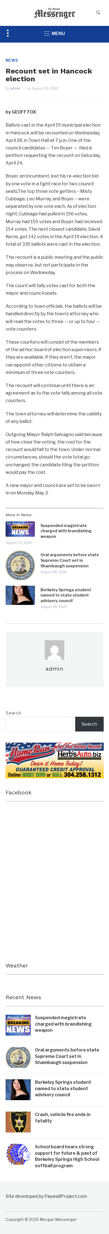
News (12, 60)
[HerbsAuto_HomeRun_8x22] (55, 746)
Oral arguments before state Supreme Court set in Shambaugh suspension (70, 560)
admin (15, 88)
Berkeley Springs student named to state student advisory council (66, 595)
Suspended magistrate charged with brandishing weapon (66, 531)
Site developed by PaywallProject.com (46, 1196)
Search (13, 713)
